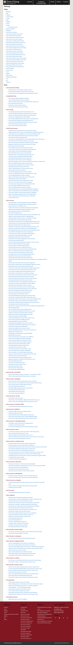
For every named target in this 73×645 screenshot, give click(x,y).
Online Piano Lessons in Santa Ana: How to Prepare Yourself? (21, 470)
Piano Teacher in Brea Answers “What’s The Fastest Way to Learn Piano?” (24, 502)
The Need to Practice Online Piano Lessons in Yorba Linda (21, 257)
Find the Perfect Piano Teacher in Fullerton (17, 170)
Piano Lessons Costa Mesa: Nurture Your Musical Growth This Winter (23, 592)
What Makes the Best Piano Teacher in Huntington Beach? (21, 423)
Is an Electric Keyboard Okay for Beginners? (18, 459)
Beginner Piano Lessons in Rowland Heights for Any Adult (21, 314)
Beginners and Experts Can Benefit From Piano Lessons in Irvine (22, 359)
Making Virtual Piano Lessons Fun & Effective (18, 599)
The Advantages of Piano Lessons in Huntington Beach (20, 357)
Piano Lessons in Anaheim (25, 614)
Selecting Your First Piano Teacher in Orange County (19, 516)
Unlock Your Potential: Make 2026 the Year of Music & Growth (21, 209)
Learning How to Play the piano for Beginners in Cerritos (20, 235)
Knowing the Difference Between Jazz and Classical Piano (21, 388)
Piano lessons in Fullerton (25, 619)
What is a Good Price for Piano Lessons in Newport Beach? (21, 250)
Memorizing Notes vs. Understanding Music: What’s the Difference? (23, 202)
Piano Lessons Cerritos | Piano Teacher (14, 39)
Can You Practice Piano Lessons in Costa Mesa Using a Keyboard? (22, 149)
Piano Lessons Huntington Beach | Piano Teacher (16, 47)
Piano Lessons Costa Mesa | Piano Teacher (15, 40)
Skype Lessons (9, 75)
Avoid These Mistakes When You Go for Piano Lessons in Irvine (21, 317)
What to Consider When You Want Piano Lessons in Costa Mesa (22, 195)
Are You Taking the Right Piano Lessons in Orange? (19, 175)
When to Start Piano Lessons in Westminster (18, 355)
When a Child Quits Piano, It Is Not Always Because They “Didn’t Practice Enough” (26, 583)
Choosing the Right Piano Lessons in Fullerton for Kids (20, 411)
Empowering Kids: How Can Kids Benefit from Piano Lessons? (21, 414)
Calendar (8, 15)
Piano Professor (23, 629)
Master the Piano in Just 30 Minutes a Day (17, 206)
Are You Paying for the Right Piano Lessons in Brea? (19, 185)
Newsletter (8, 30)
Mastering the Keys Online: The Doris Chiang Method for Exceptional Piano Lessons (26, 132)
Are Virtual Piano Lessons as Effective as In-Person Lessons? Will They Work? (24, 134)
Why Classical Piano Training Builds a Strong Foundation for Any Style (23, 93)
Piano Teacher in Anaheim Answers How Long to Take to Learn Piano (23, 274)
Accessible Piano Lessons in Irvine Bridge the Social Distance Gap (22, 281)
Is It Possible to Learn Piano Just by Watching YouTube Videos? (22, 254)
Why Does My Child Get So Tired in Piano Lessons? (19, 582)
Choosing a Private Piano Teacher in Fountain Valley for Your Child (22, 354)
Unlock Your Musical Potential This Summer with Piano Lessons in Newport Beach (25, 548)
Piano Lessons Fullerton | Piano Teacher (14, 44)
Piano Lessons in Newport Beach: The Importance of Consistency (22, 544)
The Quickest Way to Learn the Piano (16, 457)
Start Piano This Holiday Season (15, 212)
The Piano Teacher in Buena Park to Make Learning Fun (20, 341)
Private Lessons (9, 70)
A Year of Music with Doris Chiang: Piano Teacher (19, 590)
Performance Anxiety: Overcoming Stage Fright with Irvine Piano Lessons (24, 223)
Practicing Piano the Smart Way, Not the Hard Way (19, 492)
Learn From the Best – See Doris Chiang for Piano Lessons (20, 352)
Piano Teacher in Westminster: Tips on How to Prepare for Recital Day (23, 477)
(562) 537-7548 (60, 612)
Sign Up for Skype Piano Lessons (15, 366)
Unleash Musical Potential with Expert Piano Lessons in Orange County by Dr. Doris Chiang (28, 446)
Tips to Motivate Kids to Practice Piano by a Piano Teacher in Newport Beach (25, 298)
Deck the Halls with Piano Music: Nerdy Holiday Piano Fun (21, 120)
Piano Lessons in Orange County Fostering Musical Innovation (21, 450)
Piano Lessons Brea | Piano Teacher (13, 35)
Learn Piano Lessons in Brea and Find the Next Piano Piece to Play (22, 269)
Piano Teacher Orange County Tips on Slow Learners (19, 511)
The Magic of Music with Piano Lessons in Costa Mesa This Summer (23, 218)
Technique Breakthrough (41, 2)
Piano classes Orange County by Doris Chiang (18, 106)
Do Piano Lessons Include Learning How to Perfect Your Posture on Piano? (24, 242)
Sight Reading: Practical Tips (15, 335)
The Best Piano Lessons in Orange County (17, 364)
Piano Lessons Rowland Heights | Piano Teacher (16, 59)
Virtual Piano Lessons (13, 27)
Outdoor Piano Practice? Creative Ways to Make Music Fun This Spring (23, 207)
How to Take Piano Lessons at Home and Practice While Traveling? (22, 249)
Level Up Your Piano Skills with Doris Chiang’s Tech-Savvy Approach (23, 122)
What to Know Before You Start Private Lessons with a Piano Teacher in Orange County (27, 161)
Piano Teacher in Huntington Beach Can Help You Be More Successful (23, 426)
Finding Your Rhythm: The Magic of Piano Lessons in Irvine (21, 435)
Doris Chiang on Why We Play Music (16, 146)
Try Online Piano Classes (14, 197)
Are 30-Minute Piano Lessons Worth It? (17, 386)
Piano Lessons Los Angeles (25, 628)
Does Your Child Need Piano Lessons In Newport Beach (20, 309)
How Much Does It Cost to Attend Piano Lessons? (19, 469)
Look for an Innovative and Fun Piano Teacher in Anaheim (21, 312)
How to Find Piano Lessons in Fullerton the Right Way (20, 350)
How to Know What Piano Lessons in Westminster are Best (21, 180)
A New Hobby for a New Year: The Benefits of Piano (19, 211)
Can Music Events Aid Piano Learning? (17, 424)
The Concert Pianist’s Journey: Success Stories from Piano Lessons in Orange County (26, 452)
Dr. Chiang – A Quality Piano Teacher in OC (18, 521)
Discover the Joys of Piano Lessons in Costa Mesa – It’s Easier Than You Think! (25, 374)
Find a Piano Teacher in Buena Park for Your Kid (18, 293)
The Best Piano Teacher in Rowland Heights (18, 316)
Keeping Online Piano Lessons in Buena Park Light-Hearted (21, 266)
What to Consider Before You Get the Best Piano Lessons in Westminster (24, 190)
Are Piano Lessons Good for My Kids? (16, 240)
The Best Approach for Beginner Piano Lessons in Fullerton (21, 323)
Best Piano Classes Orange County (16, 367)
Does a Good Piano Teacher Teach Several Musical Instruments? (22, 538)
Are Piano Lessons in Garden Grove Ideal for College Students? (22, 233)
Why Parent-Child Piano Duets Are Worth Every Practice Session (22, 115)
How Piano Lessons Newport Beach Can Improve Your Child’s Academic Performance (26, 546)
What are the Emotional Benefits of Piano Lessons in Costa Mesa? (22, 376)
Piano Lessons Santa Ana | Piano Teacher (14, 61)
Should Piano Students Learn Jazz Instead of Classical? (20, 255)
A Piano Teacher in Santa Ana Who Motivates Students (20, 151)
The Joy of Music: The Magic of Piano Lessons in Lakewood (21, 231)
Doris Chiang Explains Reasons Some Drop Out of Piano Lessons (22, 295)
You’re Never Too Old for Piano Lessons (17, 362)
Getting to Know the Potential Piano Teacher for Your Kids (21, 497)
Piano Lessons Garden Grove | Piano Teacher (15, 46)
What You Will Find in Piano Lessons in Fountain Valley (20, 152)
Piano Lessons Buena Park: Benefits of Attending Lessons (20, 575)
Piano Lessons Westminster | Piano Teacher (15, 63)
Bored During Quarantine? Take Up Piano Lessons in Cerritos (21, 276)
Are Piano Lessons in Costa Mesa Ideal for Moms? (19, 245)
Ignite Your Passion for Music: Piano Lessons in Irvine (19, 224)
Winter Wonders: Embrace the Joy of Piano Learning (19, 589)
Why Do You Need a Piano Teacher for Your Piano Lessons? (21, 252)
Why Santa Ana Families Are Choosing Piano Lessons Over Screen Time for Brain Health (27, 465)
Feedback (8, 21)
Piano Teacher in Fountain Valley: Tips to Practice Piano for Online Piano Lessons (25, 531)
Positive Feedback (10, 68)
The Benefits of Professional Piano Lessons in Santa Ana (20, 158)
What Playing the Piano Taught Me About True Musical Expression (22, 204)
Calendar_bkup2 (9, 16)
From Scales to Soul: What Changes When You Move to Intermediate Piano (24, 214)
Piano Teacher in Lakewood (25, 633)
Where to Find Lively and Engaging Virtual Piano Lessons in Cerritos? (23, 401)
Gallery (59, 2)
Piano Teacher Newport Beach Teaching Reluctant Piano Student (22, 553)
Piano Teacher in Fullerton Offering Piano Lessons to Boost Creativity (23, 418)
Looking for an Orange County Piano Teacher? (18, 525)
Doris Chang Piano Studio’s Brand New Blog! (18, 526)
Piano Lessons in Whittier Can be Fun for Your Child (19, 328)
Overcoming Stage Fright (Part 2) (16, 518)
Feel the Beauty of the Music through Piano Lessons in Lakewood (22, 324)
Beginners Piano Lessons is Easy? (15, 331)
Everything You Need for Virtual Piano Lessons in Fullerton (21, 280)
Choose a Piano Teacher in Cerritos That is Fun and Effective (21, 336)
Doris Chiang (23, 609)
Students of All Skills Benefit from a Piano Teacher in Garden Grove (22, 329)
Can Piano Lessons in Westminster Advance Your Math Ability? (22, 286)
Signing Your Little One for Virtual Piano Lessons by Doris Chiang (22, 144)
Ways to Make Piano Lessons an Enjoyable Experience (20, 247)
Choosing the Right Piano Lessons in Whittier (18, 321)
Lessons (29, 2)
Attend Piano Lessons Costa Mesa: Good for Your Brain (20, 285)
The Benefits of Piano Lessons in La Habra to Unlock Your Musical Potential (24, 230)
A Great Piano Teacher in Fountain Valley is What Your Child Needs (22, 192)
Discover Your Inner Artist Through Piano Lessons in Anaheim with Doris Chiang (25, 382)
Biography (8, 11)
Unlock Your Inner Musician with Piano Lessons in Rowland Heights (22, 228)
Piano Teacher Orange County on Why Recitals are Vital (20, 290)
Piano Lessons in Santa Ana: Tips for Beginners (18, 467)
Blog (7, 13)
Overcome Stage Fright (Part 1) (15, 519)
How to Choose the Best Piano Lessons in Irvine (18, 433)
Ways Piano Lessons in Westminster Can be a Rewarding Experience (23, 475)
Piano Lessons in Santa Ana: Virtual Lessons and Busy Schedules (22, 463)
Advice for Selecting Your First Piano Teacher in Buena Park (21, 514)
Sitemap (8, 73)
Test (7, 78)
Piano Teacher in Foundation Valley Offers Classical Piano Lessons (22, 297)
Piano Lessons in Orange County (26, 622)
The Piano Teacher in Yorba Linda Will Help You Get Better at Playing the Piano (25, 499)
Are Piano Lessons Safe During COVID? (17, 389)
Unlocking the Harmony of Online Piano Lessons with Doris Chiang (22, 130)
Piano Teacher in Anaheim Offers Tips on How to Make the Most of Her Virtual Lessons (26, 139)
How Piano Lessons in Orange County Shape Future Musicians (21, 445)
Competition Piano (24, 607)
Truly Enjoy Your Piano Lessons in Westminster (18, 326)
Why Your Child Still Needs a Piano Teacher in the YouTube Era (22, 543)
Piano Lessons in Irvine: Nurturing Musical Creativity (19, 438)
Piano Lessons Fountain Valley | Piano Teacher (15, 42)
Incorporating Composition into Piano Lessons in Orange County (22, 448)
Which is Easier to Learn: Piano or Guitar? (17, 550)
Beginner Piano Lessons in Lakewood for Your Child (19, 343)
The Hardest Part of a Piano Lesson (16, 398)
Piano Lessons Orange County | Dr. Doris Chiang (16, 58)
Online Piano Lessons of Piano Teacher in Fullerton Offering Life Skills (23, 416)
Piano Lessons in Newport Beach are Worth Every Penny (20, 551)
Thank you (8, 82)
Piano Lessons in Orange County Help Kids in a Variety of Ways (22, 283)
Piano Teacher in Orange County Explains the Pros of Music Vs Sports (23, 300)
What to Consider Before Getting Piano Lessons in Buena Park (21, 177)
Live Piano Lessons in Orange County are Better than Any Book (22, 183)
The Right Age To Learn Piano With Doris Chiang (19, 304)
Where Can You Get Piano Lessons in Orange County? (20, 292)
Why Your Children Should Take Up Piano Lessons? (19, 243)
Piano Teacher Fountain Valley (26, 631)
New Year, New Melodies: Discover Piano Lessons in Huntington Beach (23, 118)
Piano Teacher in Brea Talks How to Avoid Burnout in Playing (21, 273)
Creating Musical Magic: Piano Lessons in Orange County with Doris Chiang (24, 453)
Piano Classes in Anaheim (11, 32)
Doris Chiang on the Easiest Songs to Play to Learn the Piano (21, 140)
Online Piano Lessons (24, 610)
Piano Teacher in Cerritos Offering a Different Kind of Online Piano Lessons (24, 399)
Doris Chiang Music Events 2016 (15, 360)
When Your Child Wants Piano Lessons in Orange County (20, 163)
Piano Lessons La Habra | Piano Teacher (14, 51)
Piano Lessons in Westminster (26, 626)
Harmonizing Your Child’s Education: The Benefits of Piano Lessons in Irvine (24, 221)
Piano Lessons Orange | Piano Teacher (14, 56)
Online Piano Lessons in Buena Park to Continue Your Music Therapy (23, 278)
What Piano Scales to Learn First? (16, 413)
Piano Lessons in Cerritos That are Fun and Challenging (20, 159)
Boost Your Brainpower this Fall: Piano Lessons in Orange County (22, 443)
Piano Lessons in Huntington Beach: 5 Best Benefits (19, 117)
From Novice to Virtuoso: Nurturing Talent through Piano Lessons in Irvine (24, 226)
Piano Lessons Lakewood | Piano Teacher (14, 52)
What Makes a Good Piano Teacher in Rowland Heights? (20, 333)
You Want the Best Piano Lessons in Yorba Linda (19, 345)
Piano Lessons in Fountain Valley (26, 617)
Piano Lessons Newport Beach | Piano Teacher (15, 54)
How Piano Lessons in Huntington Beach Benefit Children (20, 156)
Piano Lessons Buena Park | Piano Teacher (15, 37)
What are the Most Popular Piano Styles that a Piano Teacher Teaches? (23, 573)
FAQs (7, 20)
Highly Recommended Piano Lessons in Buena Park (19, 237)
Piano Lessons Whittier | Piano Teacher (14, 65)
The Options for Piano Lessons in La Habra (17, 347)
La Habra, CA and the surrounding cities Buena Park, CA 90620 (61, 609)
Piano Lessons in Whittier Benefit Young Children (19, 98)
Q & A (7, 71)
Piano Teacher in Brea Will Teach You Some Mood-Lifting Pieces (22, 262)
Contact (65, 2)
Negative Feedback (10, 28)
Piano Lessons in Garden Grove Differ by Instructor (19, 319)
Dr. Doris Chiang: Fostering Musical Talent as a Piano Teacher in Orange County (25, 568)
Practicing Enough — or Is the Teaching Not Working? (20, 587)
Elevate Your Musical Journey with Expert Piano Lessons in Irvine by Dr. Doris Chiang (26, 436)
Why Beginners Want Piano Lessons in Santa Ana (19, 166)
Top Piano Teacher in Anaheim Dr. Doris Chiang (18, 523)
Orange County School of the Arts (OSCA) (11, 614)
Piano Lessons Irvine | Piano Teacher (13, 49)
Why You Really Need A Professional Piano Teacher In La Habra (22, 311)
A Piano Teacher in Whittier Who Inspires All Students (20, 338)
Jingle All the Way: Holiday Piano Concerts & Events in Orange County (23, 594)
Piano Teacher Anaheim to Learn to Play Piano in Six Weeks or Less (22, 509)
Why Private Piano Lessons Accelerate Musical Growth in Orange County (24, 566)
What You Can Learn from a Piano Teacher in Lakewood (20, 182)
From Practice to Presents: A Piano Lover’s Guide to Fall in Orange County (24, 431)
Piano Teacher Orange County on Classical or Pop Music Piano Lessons (23, 577)
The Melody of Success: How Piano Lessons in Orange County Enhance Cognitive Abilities (27, 455)
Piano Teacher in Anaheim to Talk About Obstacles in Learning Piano (23, 504)
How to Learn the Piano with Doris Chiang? (18, 125)
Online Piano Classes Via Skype (15, 487)
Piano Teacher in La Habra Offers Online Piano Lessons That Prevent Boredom (25, 560)
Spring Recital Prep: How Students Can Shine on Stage (20, 89)
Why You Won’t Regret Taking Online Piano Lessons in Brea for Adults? (23, 135)
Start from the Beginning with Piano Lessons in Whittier (20, 171)
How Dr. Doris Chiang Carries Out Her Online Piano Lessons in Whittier (23, 142)
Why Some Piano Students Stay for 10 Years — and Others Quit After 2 (23, 585)
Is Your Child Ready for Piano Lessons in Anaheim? (19, 100)
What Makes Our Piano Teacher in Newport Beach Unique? (21, 555)
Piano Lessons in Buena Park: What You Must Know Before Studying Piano (24, 267)
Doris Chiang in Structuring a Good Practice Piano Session (21, 147)
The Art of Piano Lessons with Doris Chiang (17, 123)
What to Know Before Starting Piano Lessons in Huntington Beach (22, 194)
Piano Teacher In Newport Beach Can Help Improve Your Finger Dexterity (24, 302)
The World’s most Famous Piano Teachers (17, 105)
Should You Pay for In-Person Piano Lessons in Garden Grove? (21, 154)
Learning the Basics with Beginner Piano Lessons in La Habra (21, 164)
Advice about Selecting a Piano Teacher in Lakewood (20, 187)
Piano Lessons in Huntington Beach (27, 621)
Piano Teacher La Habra (25, 636)
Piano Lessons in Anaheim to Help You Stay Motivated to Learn (22, 271)
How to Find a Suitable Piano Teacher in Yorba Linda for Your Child (22, 173)
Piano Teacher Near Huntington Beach (17, 369)
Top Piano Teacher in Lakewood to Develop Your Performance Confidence (24, 506)
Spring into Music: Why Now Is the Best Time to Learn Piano (21, 91)
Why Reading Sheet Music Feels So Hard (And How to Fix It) (21, 111)
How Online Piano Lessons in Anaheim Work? (18, 137)
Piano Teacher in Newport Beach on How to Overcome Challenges (22, 512)
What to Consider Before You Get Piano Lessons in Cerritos (21, 168)
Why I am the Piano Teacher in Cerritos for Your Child (20, 340)
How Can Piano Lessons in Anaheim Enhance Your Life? (20, 384)
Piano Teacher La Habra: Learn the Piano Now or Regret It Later (22, 561)
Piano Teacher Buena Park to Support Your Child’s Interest (21, 507)
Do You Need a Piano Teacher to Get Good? (18, 572)
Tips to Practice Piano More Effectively (17, 393)
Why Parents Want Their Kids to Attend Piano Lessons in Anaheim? (22, 381)
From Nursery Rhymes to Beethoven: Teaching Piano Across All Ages (23, 113)
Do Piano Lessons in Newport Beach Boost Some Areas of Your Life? (23, 288)
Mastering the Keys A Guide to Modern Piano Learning (20, 219)
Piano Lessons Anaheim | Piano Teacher (14, 34)
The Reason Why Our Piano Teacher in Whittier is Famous (21, 500)
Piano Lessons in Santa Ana (25, 624)
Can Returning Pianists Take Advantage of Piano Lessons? (21, 406)
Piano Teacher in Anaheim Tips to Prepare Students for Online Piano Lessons (24, 264)
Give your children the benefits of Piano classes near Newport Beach (23, 485)
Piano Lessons (23, 612)
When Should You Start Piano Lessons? (17, 391)
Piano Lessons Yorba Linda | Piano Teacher (15, 66)
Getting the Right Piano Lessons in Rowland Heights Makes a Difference (24, 189)
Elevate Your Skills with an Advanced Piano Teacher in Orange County (23, 570)
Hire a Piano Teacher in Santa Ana (16, 103)
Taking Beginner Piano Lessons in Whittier (17, 178)
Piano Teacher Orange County (26, 638)
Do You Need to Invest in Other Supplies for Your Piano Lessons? (22, 238)
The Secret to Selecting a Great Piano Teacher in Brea (20, 348)
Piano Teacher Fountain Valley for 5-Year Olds (18, 533)
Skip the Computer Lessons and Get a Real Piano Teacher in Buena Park (23, 101)
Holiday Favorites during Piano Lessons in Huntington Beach (21, 216)
